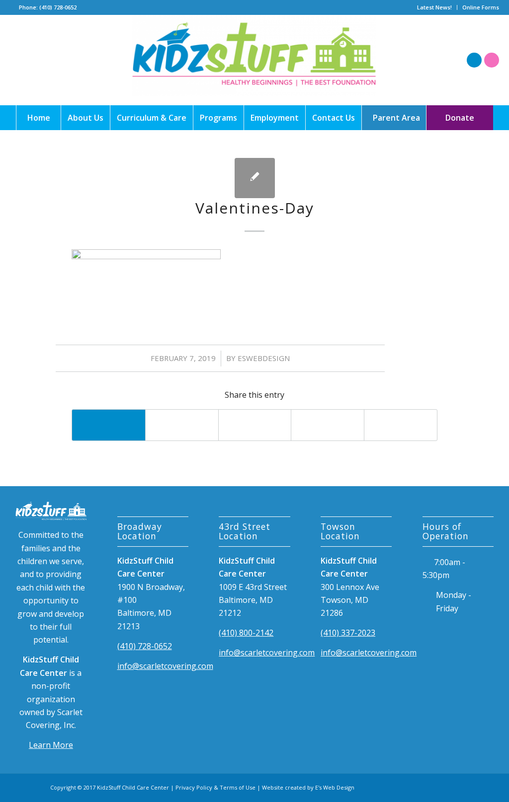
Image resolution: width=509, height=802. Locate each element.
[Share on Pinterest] (255, 425)
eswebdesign (264, 358)
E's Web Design (334, 787)
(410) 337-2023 (348, 632)
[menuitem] (434, 7)
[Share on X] (182, 425)
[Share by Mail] (400, 425)
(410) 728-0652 (144, 646)
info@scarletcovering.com (165, 665)
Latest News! (434, 7)
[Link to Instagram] (491, 60)
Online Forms (480, 7)
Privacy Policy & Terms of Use (215, 787)
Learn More (51, 744)
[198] (254, 60)
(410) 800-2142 (246, 632)
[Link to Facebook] (474, 60)
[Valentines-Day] (255, 178)
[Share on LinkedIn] (327, 425)
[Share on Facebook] (108, 425)
